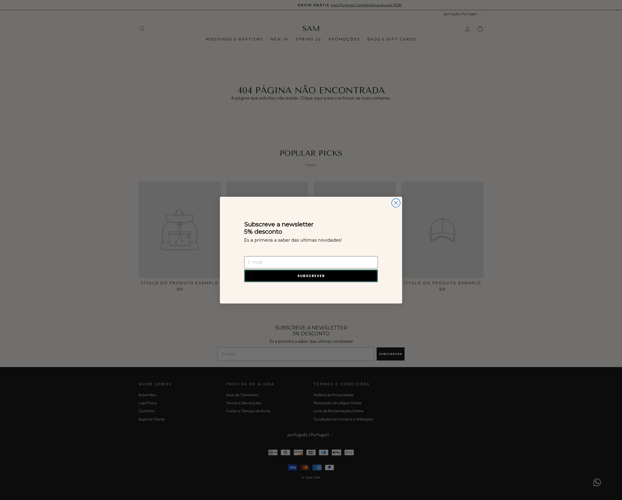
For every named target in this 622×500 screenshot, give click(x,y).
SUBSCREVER (311, 275)
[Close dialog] (396, 203)
